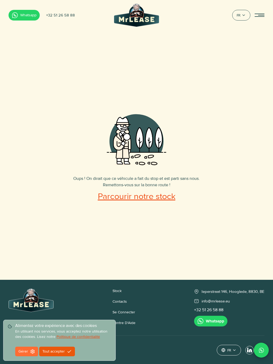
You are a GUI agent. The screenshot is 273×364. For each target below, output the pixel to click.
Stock (117, 291)
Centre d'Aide (124, 323)
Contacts (120, 301)
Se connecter (124, 312)
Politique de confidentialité (78, 336)
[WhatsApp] (261, 350)
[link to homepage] (31, 307)
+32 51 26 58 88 (60, 15)
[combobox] (241, 15)
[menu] (259, 15)
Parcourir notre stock (136, 196)
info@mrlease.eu (216, 301)
